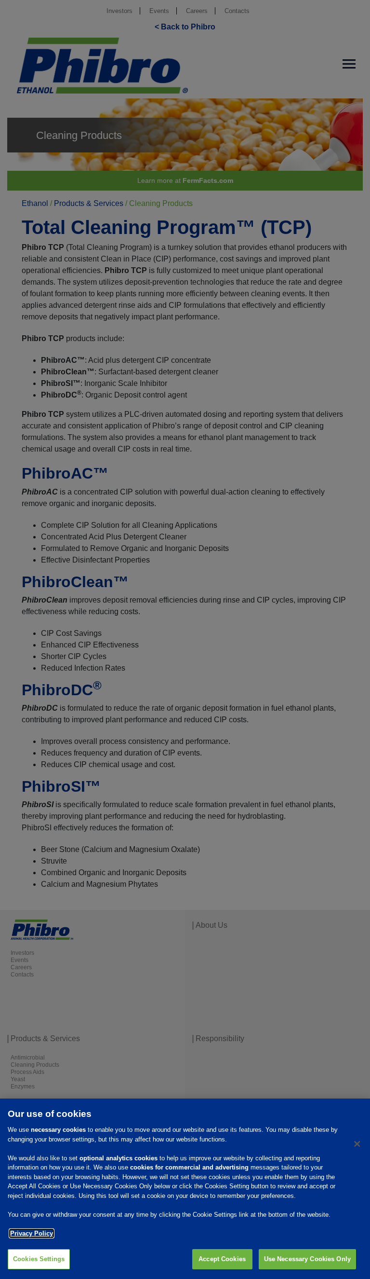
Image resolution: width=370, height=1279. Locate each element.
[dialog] (185, 1189)
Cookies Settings (39, 1259)
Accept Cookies (222, 1259)
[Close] (357, 1144)
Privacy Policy (31, 1233)
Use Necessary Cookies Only (307, 1259)
